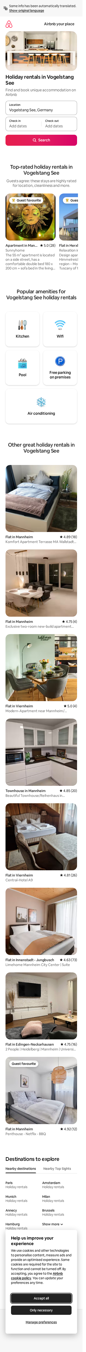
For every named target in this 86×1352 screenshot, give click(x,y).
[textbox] (23, 126)
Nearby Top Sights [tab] (57, 1169)
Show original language (26, 10)
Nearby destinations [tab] (21, 1169)
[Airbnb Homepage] (9, 24)
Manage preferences (41, 1322)
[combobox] (41, 110)
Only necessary (41, 1310)
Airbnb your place (59, 24)
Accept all (41, 1298)
